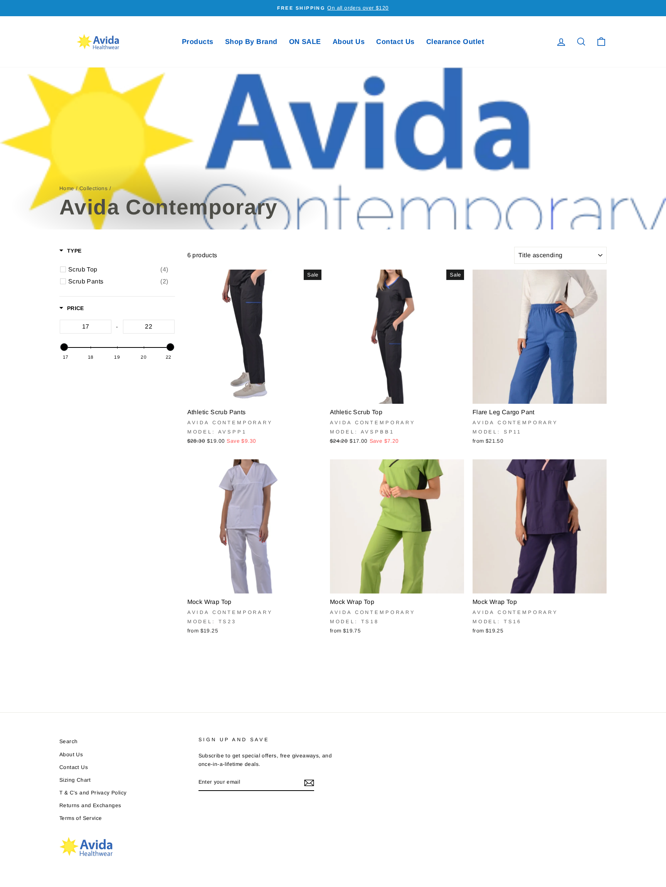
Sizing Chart (75, 780)
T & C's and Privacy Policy (92, 793)
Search (68, 741)
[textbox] (85, 327)
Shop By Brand (251, 42)
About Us (349, 42)
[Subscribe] (309, 782)
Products (198, 42)
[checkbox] (118, 269)
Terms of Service (80, 818)
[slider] (64, 347)
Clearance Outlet (455, 42)
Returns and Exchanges (90, 805)
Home (66, 188)
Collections (93, 188)
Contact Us (395, 42)
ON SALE (305, 42)
